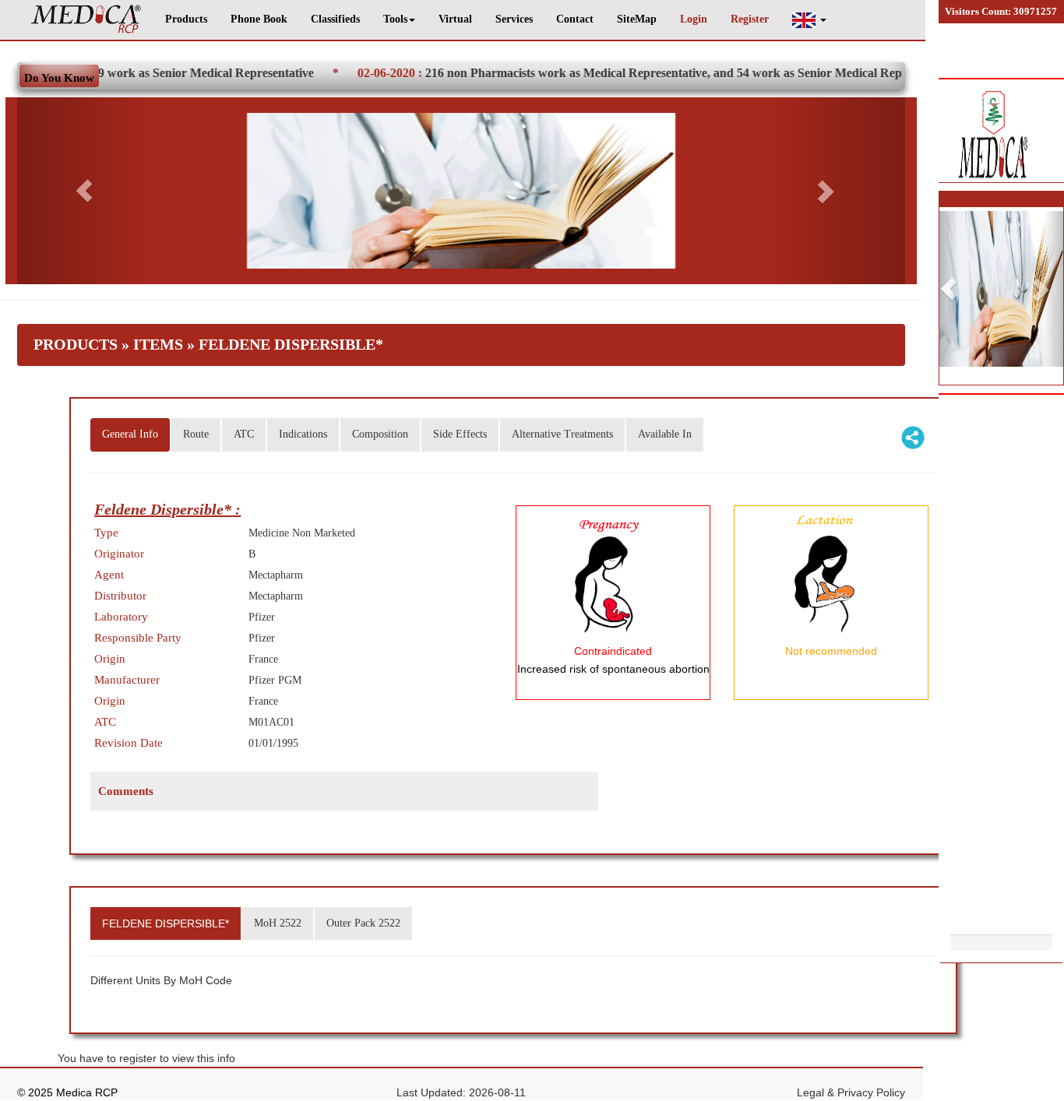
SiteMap (637, 19)
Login (693, 19)
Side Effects (460, 434)
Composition (380, 434)
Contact (575, 19)
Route (196, 434)
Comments (125, 791)
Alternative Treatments (562, 434)
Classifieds (335, 19)
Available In (665, 434)
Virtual (455, 19)
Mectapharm (275, 575)
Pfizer (261, 617)
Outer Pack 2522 (363, 923)
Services (514, 19)
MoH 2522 (277, 923)
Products (186, 19)
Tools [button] (395, 19)
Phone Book (259, 19)
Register (750, 19)
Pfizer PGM (274, 680)
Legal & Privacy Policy (851, 1092)
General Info (130, 434)
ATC (244, 434)
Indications (303, 434)
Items (158, 344)
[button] (809, 20)
